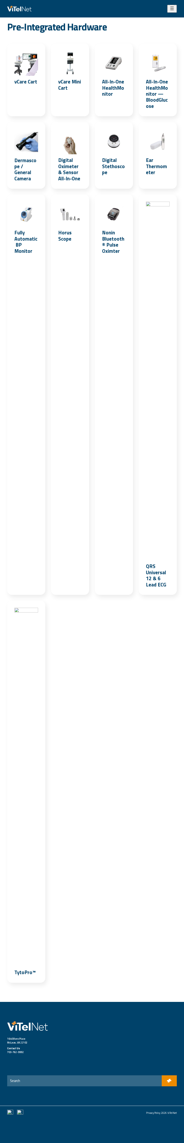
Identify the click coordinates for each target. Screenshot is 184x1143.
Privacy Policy (153, 1113)
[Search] (169, 1080)
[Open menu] (172, 9)
